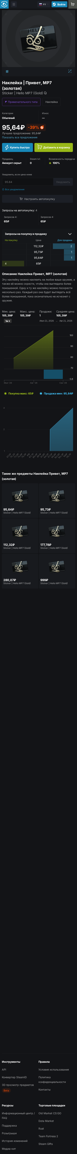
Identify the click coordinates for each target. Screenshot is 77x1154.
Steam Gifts (45, 1143)
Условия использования (53, 1069)
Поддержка (9, 1125)
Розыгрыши (9, 1133)
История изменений (14, 1140)
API (4, 1069)
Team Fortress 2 (48, 1136)
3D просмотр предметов (18, 1084)
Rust (41, 1128)
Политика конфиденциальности (52, 1079)
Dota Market (46, 1120)
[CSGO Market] (4, 4)
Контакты (44, 1089)
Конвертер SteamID (14, 1077)
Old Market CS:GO (49, 1113)
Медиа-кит (9, 1148)
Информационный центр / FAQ (18, 1115)
